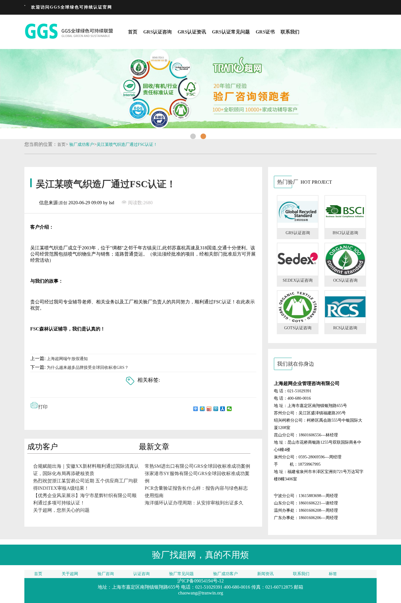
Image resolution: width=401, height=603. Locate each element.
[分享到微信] (229, 408)
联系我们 (290, 31)
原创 (63, 203)
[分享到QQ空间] (202, 408)
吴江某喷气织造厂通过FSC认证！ (127, 144)
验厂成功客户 (81, 144)
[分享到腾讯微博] (215, 408)
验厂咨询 (105, 574)
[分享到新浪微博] (209, 408)
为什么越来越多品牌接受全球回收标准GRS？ (88, 367)
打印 (43, 406)
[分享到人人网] (222, 408)
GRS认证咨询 (157, 31)
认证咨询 (141, 574)
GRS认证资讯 (192, 31)
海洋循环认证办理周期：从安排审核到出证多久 (194, 502)
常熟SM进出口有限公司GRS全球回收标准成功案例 (197, 466)
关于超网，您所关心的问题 (61, 510)
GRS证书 (265, 31)
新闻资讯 (265, 574)
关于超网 (70, 574)
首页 (132, 31)
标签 (333, 574)
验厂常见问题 (181, 574)
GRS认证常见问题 (231, 31)
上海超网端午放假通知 (67, 359)
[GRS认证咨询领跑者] (200, 88)
